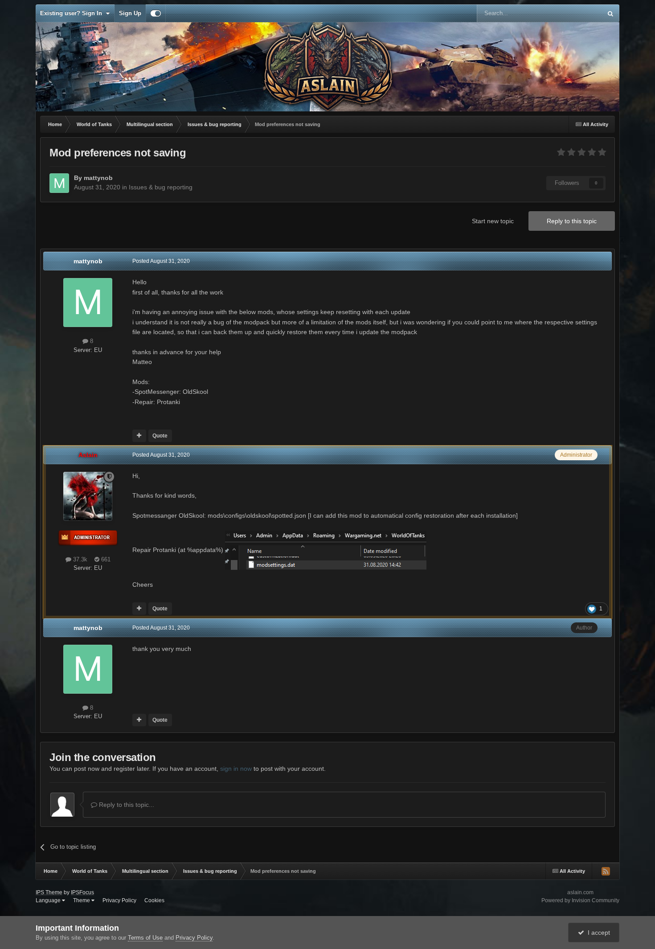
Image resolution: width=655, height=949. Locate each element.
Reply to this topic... (125, 804)
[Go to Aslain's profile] (87, 496)
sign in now (236, 768)
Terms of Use (145, 937)
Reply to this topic (572, 221)
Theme (82, 900)
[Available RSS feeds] (605, 871)
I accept (597, 932)
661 (105, 559)
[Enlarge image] (325, 549)
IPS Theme (49, 892)
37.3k (79, 559)
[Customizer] (155, 13)
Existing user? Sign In (73, 13)
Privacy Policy (119, 900)
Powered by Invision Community (580, 900)
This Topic (577, 13)
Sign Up (130, 13)
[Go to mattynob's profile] (59, 183)
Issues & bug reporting (160, 187)
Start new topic (493, 221)
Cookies (154, 900)
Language (49, 900)
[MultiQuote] (139, 436)
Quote (160, 436)
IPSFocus (82, 892)
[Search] (610, 13)
